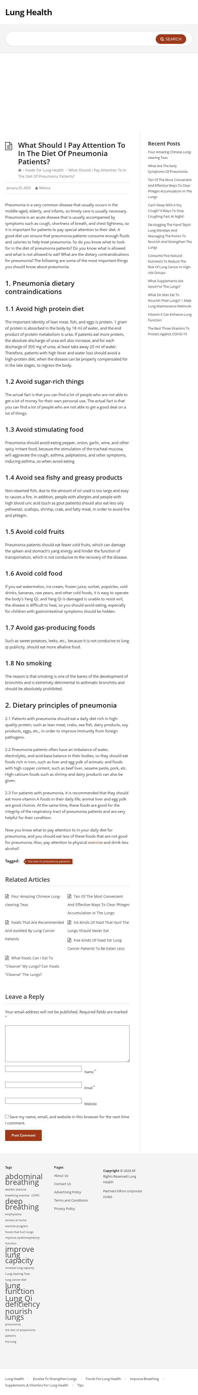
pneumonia (13, 1324)
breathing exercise (17, 1195)
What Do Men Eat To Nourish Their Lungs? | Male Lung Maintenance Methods (169, 300)
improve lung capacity (19, 1254)
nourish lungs (18, 1314)
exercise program (16, 1226)
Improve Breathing (144, 1378)
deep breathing (22, 1204)
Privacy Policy (64, 1208)
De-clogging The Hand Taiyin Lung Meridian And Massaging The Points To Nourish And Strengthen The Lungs (170, 236)
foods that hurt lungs (19, 1232)
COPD (35, 1195)
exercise (95, 842)
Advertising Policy (67, 1192)
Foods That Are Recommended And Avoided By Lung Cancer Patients (34, 930)
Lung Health (28, 12)
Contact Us (62, 1183)
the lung (10, 1341)
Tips (80, 1385)
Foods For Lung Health (44, 170)
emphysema (13, 1214)
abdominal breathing (24, 1179)
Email (89, 1088)
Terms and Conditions (71, 1200)
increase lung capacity (19, 1268)
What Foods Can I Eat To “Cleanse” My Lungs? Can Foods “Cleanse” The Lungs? (32, 966)
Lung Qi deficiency (22, 1301)
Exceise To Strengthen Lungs (55, 1378)
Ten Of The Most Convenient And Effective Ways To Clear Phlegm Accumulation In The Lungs (98, 904)
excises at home (15, 1220)
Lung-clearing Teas (17, 1274)
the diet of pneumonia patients (49, 861)
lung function (19, 1288)
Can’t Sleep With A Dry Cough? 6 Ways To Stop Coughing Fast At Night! (166, 211)
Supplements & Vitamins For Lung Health (36, 1385)
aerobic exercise (15, 1189)
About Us (61, 1175)
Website (90, 1104)
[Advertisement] (99, 92)
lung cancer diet (15, 1280)
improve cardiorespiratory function (22, 1240)
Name (90, 1072)
